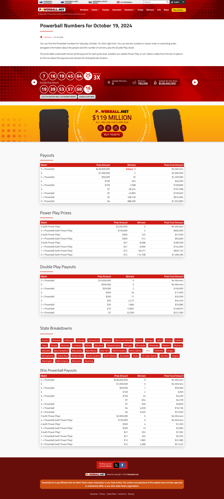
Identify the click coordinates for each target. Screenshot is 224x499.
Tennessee (124, 355)
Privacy (102, 494)
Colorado (80, 340)
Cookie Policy (111, 494)
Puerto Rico (62, 355)
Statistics (128, 9)
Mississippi (154, 345)
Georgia (149, 340)
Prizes (140, 9)
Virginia (175, 355)
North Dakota (135, 350)
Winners (150, 9)
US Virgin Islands (149, 355)
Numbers (84, 9)
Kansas (54, 345)
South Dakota (110, 355)
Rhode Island (77, 355)
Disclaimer (94, 494)
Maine (88, 345)
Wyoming (89, 361)
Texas (135, 355)
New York (104, 350)
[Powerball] (41, 37)
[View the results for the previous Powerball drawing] (34, 82)
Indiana (178, 340)
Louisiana (77, 345)
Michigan (128, 345)
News (166, 9)
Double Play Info (86, 96)
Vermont (164, 355)
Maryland (99, 345)
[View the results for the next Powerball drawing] (195, 82)
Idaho (159, 340)
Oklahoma (158, 350)
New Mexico (91, 350)
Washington (47, 361)
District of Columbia (123, 340)
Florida (139, 340)
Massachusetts (113, 345)
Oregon (170, 350)
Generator (116, 9)
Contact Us (122, 494)
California (68, 340)
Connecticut (93, 340)
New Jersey (77, 350)
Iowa (44, 345)
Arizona (45, 340)
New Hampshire (61, 350)
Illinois (169, 340)
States (94, 9)
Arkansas (56, 340)
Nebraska (46, 350)
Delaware (107, 340)
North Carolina (119, 350)
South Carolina (93, 355)
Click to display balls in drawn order (58, 96)
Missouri (166, 345)
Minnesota (140, 345)
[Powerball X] (116, 465)
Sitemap (131, 494)
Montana (178, 345)
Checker (105, 9)
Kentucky (65, 345)
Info (159, 9)
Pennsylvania (48, 355)
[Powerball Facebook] (122, 465)
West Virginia (62, 361)
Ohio (148, 350)
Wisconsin (76, 361)
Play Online (178, 10)
